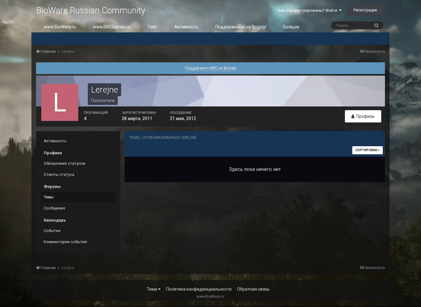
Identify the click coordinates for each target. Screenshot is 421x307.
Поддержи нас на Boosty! (240, 26)
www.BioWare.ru (60, 26)
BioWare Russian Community (90, 10)
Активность (186, 26)
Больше (291, 26)
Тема (152, 289)
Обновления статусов (64, 163)
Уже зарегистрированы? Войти (308, 10)
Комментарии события (65, 241)
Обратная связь (253, 289)
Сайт (152, 26)
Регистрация (365, 10)
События (52, 230)
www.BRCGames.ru (112, 26)
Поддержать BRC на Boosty (210, 68)
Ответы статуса (59, 174)
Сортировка (366, 150)
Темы (49, 197)
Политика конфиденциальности (198, 289)
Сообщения (54, 208)
